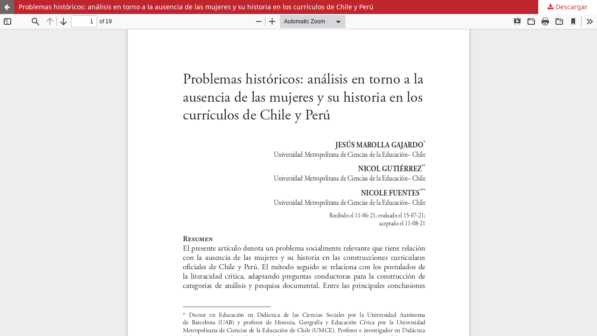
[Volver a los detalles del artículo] (7, 7)
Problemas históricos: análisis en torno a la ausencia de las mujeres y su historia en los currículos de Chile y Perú (196, 6)
